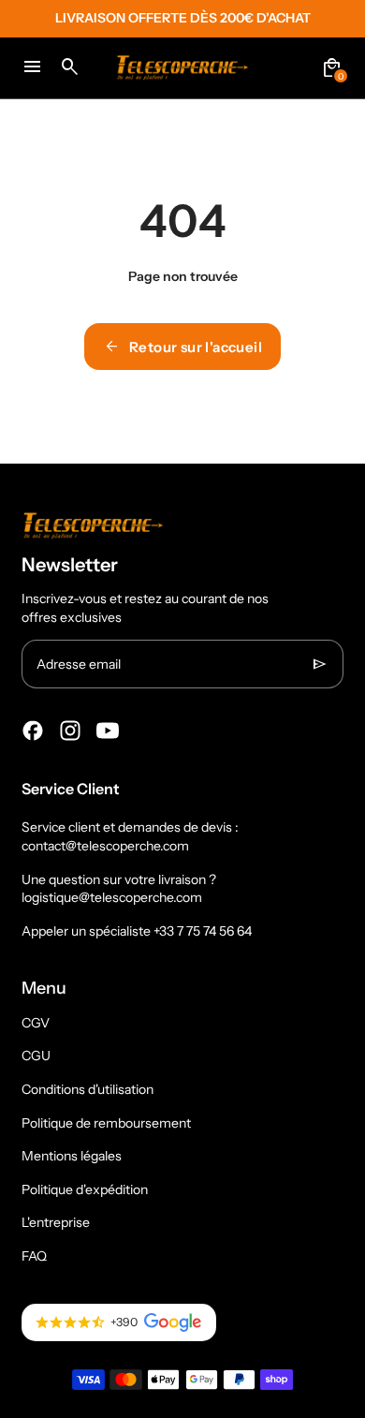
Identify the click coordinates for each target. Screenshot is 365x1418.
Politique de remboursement (106, 1123)
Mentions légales (72, 1155)
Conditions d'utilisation (87, 1089)
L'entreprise (56, 1222)
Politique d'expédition (85, 1189)
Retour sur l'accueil (182, 346)
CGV (36, 1022)
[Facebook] (33, 730)
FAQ (34, 1256)
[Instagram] (70, 730)
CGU (36, 1055)
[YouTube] (107, 730)
